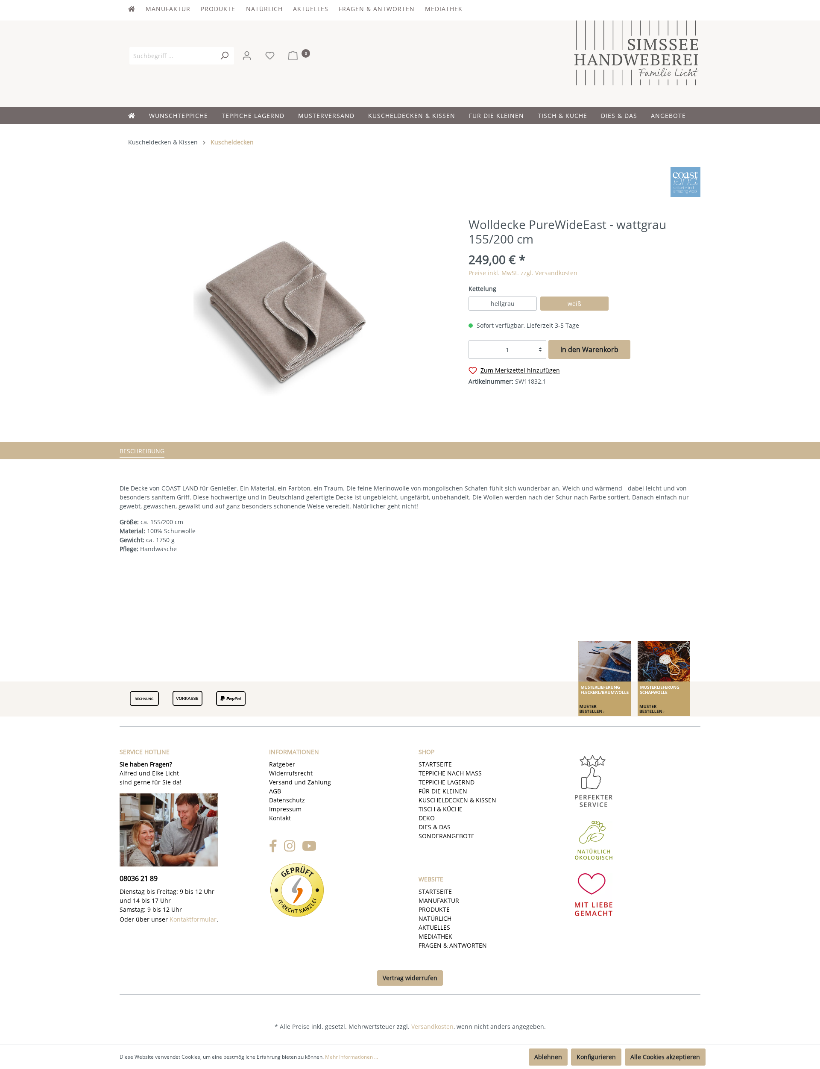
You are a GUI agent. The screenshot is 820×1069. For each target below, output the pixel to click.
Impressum (285, 809)
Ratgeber (282, 764)
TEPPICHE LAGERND (446, 782)
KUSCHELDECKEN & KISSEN (457, 800)
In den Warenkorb (589, 349)
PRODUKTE (219, 9)
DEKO (427, 818)
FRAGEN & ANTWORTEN (378, 9)
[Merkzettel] (272, 55)
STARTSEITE (435, 764)
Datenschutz (287, 800)
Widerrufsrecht (291, 773)
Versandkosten (432, 1026)
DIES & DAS (435, 827)
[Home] (138, 115)
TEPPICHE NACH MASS (450, 773)
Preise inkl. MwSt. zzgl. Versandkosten (523, 273)
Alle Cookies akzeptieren (665, 1057)
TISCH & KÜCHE (441, 809)
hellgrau (503, 304)
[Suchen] (224, 56)
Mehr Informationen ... (351, 1056)
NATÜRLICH (265, 9)
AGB (275, 791)
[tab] (142, 452)
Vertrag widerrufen (410, 978)
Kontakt (280, 818)
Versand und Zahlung (300, 782)
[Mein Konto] (248, 55)
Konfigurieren (596, 1057)
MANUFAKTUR (169, 9)
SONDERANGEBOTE (446, 836)
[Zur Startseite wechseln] (636, 51)
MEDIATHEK (444, 9)
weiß (574, 304)
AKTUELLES (312, 9)
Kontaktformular (193, 919)
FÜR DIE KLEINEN (443, 791)
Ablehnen (548, 1057)
